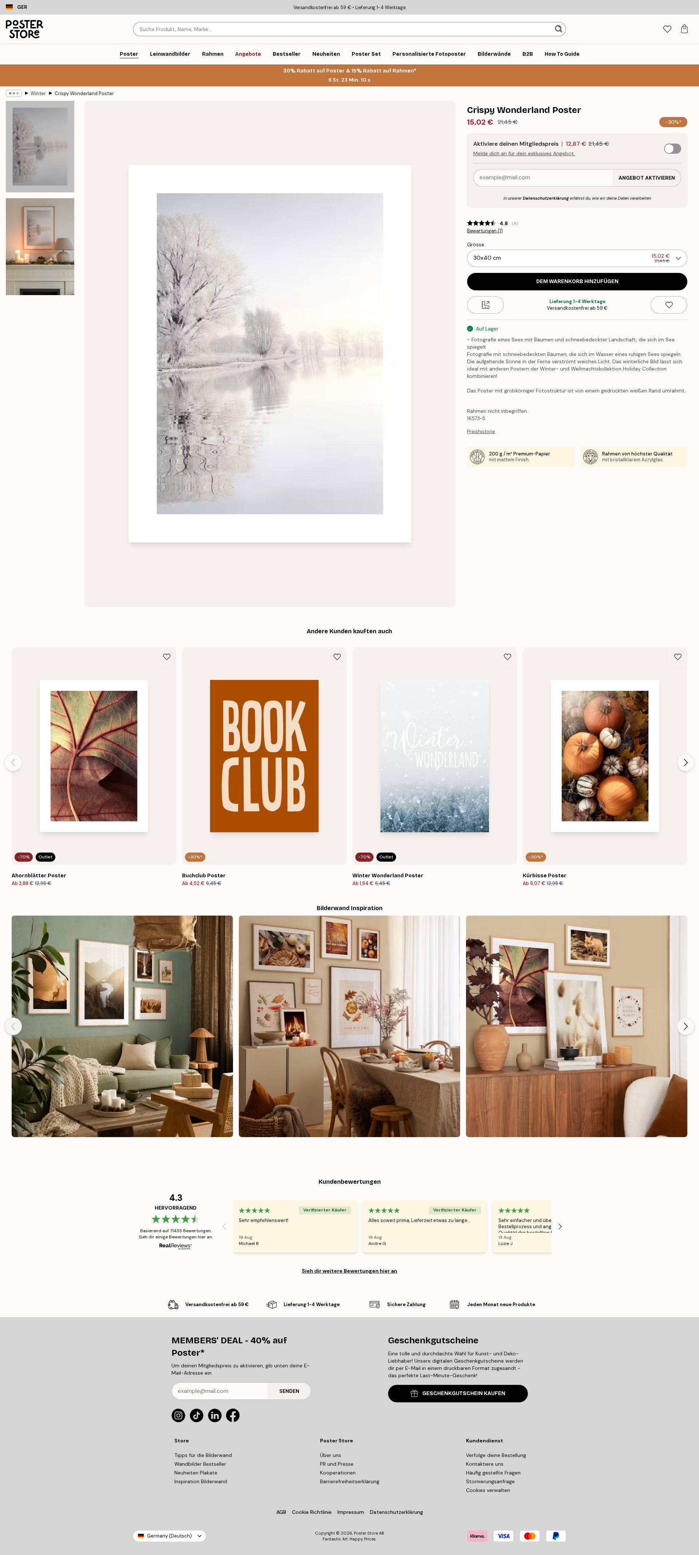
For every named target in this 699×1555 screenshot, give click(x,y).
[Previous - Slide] (13, 762)
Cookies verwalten (488, 1490)
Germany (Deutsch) (169, 1536)
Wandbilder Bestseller (200, 1464)
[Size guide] (485, 305)
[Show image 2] (40, 246)
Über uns (330, 1455)
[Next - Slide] (686, 762)
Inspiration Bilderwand (200, 1481)
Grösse (475, 244)
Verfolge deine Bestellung (496, 1455)
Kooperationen (338, 1472)
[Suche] (559, 29)
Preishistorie (481, 431)
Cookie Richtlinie (312, 1512)
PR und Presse (337, 1464)
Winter (38, 93)
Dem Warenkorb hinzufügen (577, 281)
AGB (281, 1512)
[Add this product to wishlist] (669, 305)
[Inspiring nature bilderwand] (122, 1026)
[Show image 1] (40, 146)
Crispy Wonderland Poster (84, 93)
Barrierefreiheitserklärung (349, 1481)
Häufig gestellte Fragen (493, 1472)
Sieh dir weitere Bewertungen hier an (349, 1271)
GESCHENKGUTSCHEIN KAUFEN (463, 1393)
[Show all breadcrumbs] (14, 93)
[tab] (667, 29)
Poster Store (366, 1533)
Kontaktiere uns (484, 1464)
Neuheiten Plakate (195, 1472)
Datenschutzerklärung (546, 198)
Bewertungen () (485, 231)
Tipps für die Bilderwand (203, 1455)
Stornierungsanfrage (490, 1481)
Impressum (350, 1512)
